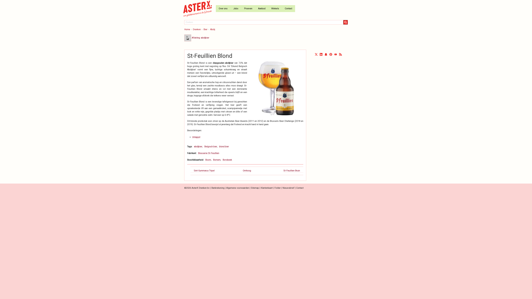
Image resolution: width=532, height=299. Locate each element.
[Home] (198, 8)
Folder (277, 188)
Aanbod (261, 8)
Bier (205, 29)
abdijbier (198, 146)
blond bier (224, 146)
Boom (208, 159)
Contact (288, 8)
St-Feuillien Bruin (291, 170)
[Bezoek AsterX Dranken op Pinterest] (330, 55)
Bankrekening (217, 188)
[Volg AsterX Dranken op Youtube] (335, 55)
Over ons (223, 8)
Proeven (248, 8)
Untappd (196, 137)
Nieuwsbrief (288, 188)
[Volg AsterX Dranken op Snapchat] (325, 55)
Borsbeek (227, 159)
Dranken (197, 29)
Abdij (212, 29)
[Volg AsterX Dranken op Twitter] (316, 55)
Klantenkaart (267, 188)
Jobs (235, 8)
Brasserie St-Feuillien (208, 153)
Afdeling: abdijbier (200, 37)
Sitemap (255, 188)
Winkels (275, 8)
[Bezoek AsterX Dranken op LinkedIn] (321, 55)
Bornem (217, 159)
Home (187, 29)
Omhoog (247, 170)
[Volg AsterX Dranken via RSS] (340, 55)
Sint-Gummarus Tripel (204, 170)
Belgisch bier (210, 146)
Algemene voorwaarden (237, 188)
